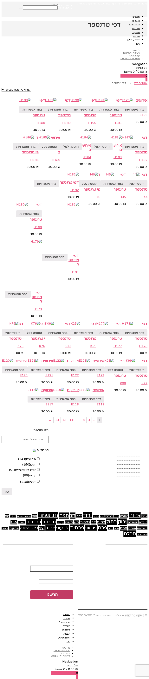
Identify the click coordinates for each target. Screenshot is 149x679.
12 (64, 420)
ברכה (116, 516)
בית (138, 44)
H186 (34, 160)
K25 (93, 346)
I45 (123, 197)
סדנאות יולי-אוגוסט (130, 58)
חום (34, 516)
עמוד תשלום (131, 475)
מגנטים (136, 17)
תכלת (130, 534)
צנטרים (136, 20)
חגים (29, 464)
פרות (110, 528)
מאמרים (134, 458)
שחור (5, 528)
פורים (132, 528)
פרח (102, 528)
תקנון (136, 491)
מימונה (21, 522)
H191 (117, 123)
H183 (117, 157)
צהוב (50, 527)
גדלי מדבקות (131, 450)
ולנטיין (96, 516)
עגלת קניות (63, 5)
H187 (143, 160)
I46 (97, 197)
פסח (123, 528)
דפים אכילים (133, 40)
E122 (75, 375)
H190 (92, 123)
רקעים (28, 482)
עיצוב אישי (134, 55)
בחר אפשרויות (134, 109)
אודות (136, 438)
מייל (69, 560)
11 (71, 420)
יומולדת (133, 522)
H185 (56, 160)
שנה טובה (142, 534)
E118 (75, 404)
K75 (20, 346)
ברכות (109, 516)
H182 (74, 190)
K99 (144, 383)
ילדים (29, 475)
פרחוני (91, 527)
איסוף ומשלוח (130, 442)
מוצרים (135, 466)
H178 (143, 346)
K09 (68, 346)
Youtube (141, 550)
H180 (38, 227)
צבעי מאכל (134, 24)
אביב (144, 516)
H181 (74, 272)
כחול (111, 522)
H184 (87, 157)
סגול (14, 522)
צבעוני (62, 528)
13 (57, 420)
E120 (24, 375)
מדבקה (49, 521)
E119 (100, 404)
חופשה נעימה (24, 516)
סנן (7, 492)
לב (93, 522)
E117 (49, 404)
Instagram (127, 550)
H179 (38, 309)
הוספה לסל (101, 147)
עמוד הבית (140, 83)
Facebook (113, 550)
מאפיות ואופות (130, 462)
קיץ (41, 528)
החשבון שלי (63, 8)
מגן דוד (60, 522)
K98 (123, 383)
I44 (145, 197)
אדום (134, 515)
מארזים (136, 28)
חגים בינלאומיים (22, 470)
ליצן (76, 522)
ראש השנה (29, 528)
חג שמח (48, 515)
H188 (41, 123)
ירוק (122, 522)
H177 (117, 346)
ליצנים (69, 522)
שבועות (14, 528)
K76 (42, 346)
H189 (66, 123)
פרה (116, 528)
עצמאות (142, 528)
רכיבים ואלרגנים (129, 483)
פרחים (77, 528)
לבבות (85, 522)
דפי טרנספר (69, 182)
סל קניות (141, 68)
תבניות (136, 36)
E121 (49, 375)
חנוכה (13, 516)
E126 (143, 115)
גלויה (102, 516)
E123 (100, 375)
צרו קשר (135, 50)
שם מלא (66, 573)
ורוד (87, 515)
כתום (101, 522)
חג (72, 515)
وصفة (136, 495)
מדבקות (136, 32)
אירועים (141, 100)
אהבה (124, 516)
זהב (79, 516)
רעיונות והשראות (131, 53)
